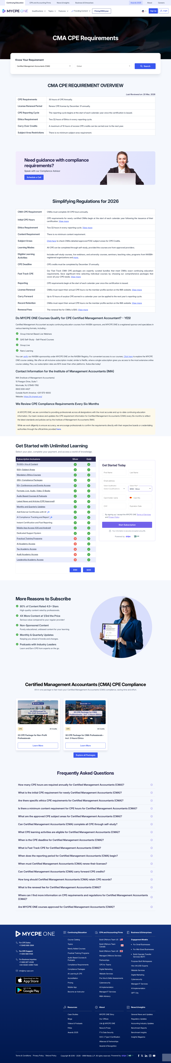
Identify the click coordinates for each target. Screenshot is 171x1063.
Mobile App (72, 987)
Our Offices (103, 1019)
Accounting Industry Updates (142, 1023)
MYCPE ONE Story (106, 1014)
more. (76, 257)
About (149, 3)
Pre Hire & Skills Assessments (111, 978)
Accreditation (73, 978)
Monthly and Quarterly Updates (31, 506)
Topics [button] (51, 11)
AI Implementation (106, 987)
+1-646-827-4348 (26, 962)
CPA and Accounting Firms (40, 3)
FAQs (70, 1028)
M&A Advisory (104, 996)
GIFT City (134, 993)
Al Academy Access (26, 543)
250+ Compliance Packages (29, 480)
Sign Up (153, 11)
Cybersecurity (104, 983)
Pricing (70, 983)
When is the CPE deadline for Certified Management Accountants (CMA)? (61, 840)
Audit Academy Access (27, 554)
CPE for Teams (105, 965)
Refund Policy (51, 1055)
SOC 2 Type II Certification (109, 1037)
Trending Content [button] (81, 11)
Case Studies (73, 1014)
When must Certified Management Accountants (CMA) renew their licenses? (62, 863)
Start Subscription (127, 525)
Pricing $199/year (102, 11)
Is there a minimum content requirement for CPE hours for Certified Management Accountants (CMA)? (77, 808)
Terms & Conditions (23, 1055)
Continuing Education (15, 3)
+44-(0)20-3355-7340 (28, 965)
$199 (75, 570)
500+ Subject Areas (26, 469)
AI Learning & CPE (75, 974)
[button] (144, 11)
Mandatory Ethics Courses (29, 475)
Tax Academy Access (26, 549)
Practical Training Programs (29, 538)
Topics (70, 944)
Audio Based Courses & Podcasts (32, 496)
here (59, 429)
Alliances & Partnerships (108, 1041)
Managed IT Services (107, 992)
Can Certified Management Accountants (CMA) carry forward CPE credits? (61, 871)
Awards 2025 (136, 3)
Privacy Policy (114, 517)
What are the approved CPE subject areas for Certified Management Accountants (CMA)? (70, 816)
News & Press (105, 1028)
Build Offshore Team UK (108, 951)
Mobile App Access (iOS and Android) (34, 528)
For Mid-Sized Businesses (143, 949)
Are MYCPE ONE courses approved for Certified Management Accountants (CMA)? (66, 906)
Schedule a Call (34, 177)
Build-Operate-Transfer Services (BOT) (142, 955)
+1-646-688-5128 (26, 954)
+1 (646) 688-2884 (26, 945)
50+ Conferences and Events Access (33, 485)
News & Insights (63, 3)
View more (64, 221)
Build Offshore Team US (108, 939)
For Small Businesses (141, 944)
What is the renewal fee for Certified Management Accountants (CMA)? (59, 887)
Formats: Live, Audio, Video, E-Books (33, 490)
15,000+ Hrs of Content (27, 464)
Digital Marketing (105, 969)
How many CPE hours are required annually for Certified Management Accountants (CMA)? (71, 784)
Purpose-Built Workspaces (141, 961)
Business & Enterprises (84, 3)
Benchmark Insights (139, 1032)
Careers (161, 3)
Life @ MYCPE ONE (107, 1023)
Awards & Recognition (108, 1046)
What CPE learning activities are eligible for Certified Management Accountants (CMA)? (69, 832)
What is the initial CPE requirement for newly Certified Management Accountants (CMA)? (70, 792)
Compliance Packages (76, 969)
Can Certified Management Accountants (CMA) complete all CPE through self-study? (67, 824)
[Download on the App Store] (38, 980)
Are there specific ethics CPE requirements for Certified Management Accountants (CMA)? (70, 800)
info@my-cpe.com (26, 971)
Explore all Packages (85, 755)
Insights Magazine (138, 1037)
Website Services (106, 974)
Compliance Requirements (78, 965)
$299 (89, 570)
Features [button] (62, 11)
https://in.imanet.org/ (33, 396)
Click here (51, 241)
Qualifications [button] (37, 11)
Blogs (70, 1019)
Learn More (38, 745)
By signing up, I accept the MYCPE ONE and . (128, 515)
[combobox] (43, 66)
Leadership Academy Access (30, 559)
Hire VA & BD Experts (139, 966)
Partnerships (104, 960)
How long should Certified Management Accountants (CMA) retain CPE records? (65, 879)
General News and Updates (142, 1014)
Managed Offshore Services (110, 956)
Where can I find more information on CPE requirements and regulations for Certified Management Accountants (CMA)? (83, 897)
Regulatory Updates (139, 1019)
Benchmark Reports (139, 1028)
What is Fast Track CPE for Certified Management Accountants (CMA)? (59, 847)
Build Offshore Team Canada (107, 945)
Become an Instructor (76, 992)
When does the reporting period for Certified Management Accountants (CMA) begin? (68, 855)
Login (165, 11)
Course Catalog (74, 939)
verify (25, 356)
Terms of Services (144, 514)
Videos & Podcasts (75, 1023)
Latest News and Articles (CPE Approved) (36, 501)
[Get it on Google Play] (38, 990)
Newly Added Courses (76, 948)
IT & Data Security (106, 1032)
